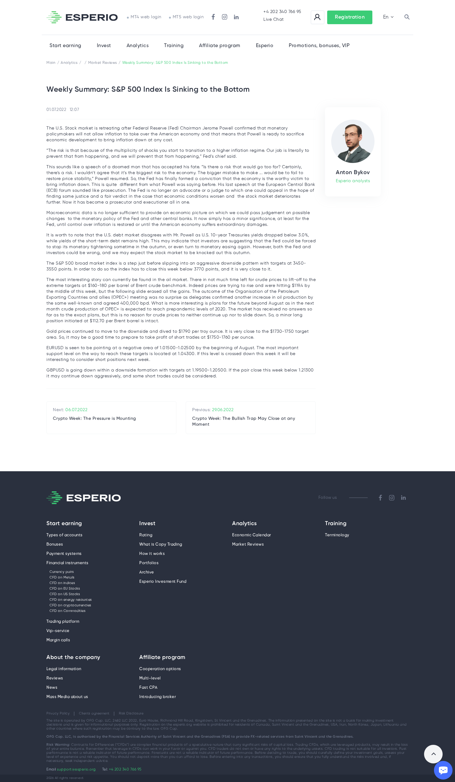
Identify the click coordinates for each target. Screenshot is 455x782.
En (385, 17)
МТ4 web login (146, 17)
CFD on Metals (62, 577)
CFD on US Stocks (65, 594)
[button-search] (407, 17)
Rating (145, 535)
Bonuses (54, 545)
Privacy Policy (58, 713)
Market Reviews (248, 545)
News (51, 688)
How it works (152, 554)
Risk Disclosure (131, 713)
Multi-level (150, 678)
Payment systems (64, 554)
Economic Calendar (251, 535)
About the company (73, 658)
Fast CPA (148, 688)
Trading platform (62, 622)
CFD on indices (62, 583)
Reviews (54, 678)
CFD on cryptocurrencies (70, 605)
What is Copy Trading (160, 545)
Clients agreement (94, 713)
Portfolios (148, 563)
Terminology (337, 535)
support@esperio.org (76, 769)
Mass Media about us (67, 697)
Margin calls (58, 640)
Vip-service (58, 631)
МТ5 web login (188, 17)
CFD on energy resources (71, 600)
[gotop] (433, 754)
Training (174, 45)
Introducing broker (157, 697)
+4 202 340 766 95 (282, 12)
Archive (146, 572)
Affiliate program (162, 658)
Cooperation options (160, 669)
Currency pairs (62, 572)
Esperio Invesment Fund (162, 582)
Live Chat (273, 19)
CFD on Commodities (67, 611)
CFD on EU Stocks (65, 589)
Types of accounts (64, 535)
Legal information (63, 669)
